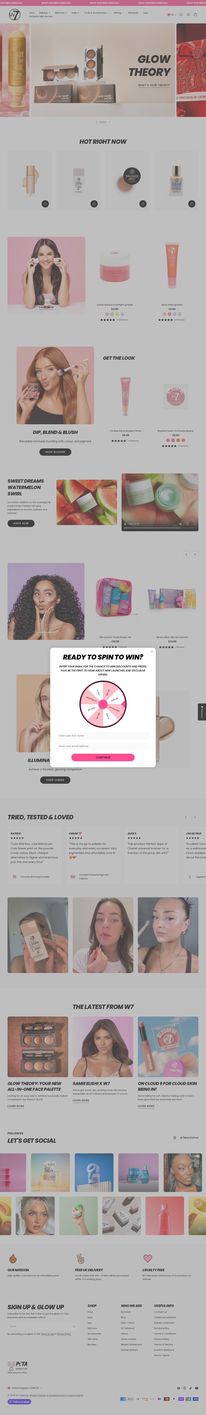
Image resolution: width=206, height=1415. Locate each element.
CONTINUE (103, 757)
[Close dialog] (152, 651)
